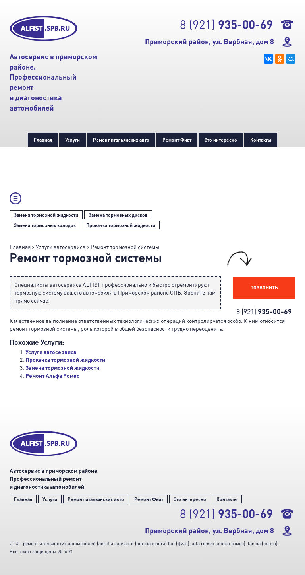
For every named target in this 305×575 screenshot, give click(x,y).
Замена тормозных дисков (118, 215)
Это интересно (221, 139)
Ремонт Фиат (176, 139)
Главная (43, 139)
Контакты (260, 139)
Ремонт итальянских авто (121, 139)
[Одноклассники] (279, 59)
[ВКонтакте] (268, 59)
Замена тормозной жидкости (46, 215)
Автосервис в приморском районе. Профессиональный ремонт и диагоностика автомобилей (54, 478)
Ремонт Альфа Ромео (52, 375)
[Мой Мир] (290, 59)
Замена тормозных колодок (45, 225)
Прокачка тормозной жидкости (120, 225)
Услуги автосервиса (50, 351)
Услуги (72, 139)
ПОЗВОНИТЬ (264, 287)
